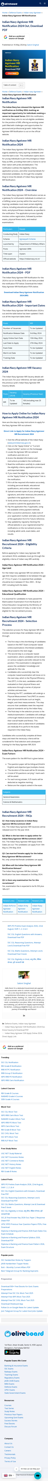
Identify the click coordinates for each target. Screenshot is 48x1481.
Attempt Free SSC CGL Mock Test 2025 (17, 1293)
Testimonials (9, 1454)
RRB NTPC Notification (10, 1069)
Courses (7, 1405)
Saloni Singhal (33, 45)
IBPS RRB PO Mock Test (11, 1122)
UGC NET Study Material (11, 1153)
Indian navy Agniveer (32, 12)
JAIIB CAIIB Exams (11, 1381)
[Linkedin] (24, 1015)
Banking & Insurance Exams (16, 1365)
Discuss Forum (10, 1426)
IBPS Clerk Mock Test (10, 1126)
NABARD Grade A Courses (12, 1096)
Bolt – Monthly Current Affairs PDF (15, 1267)
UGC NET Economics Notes (12, 1157)
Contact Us (9, 1447)
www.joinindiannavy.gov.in (19, 443)
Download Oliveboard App (12, 1304)
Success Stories (10, 1420)
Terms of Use (10, 1461)
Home (4, 12)
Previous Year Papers (13, 1414)
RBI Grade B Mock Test (10, 1130)
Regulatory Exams (12, 1378)
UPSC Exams (9, 1390)
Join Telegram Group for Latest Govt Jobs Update (22, 1311)
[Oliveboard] (9, 3)
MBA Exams (9, 1384)
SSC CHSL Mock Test (9, 1133)
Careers (7, 1450)
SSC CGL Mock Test (9, 1112)
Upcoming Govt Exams (13, 1417)
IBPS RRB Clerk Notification (12, 1080)
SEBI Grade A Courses (10, 1099)
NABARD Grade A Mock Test (13, 1119)
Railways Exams (10, 1371)
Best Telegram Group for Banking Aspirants (19, 1271)
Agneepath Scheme (27, 239)
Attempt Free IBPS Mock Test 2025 (15, 1296)
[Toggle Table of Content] (20, 85)
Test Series (9, 1408)
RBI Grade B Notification (11, 1066)
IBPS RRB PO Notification (11, 1077)
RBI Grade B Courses (10, 1093)
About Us (8, 1443)
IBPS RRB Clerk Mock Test (12, 1115)
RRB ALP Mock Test (9, 1140)
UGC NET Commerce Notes (12, 1161)
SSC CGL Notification (9, 1062)
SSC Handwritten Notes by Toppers (16, 1260)
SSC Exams (8, 1368)
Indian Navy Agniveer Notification (37, 908)
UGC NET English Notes (11, 1168)
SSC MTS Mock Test (9, 1137)
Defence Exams (15, 12)
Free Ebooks (9, 1423)
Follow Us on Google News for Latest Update (20, 1307)
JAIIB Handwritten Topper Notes (14, 1263)
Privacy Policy (10, 1458)
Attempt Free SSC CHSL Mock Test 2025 (17, 1300)
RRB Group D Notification (11, 1073)
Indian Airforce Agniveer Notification (9, 908)
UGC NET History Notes (11, 1164)
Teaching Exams (11, 1374)
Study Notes (9, 1411)
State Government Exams (15, 1393)
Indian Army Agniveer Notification (23, 908)
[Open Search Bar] (40, 3)
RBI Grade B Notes (9, 1171)
